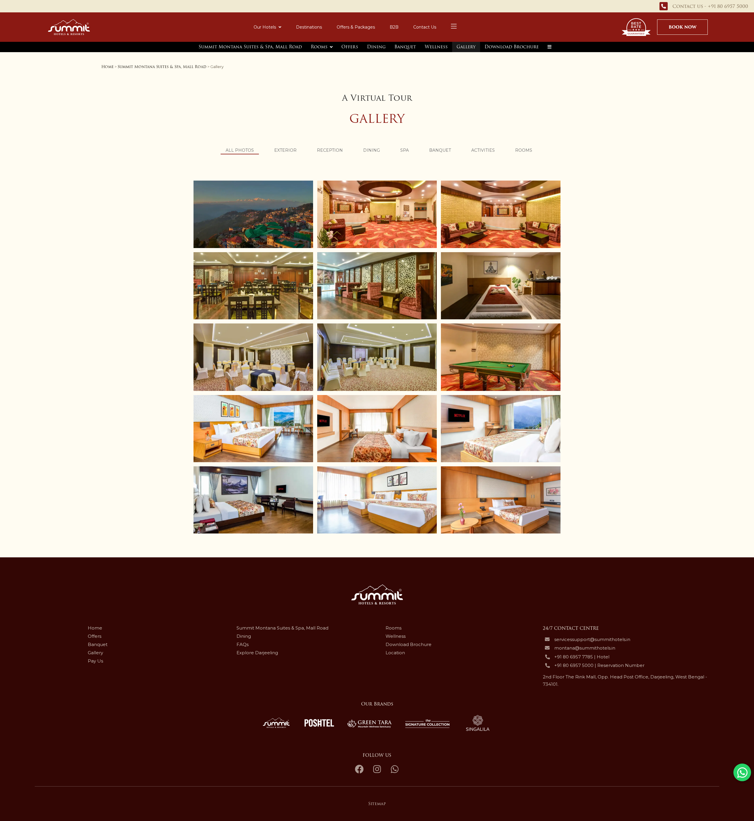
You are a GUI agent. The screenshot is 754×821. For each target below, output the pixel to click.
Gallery (466, 46)
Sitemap (377, 803)
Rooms (319, 46)
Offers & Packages (356, 27)
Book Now (683, 27)
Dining (376, 46)
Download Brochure (512, 46)
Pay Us (95, 661)
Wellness (436, 46)
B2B (394, 27)
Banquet (405, 46)
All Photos (240, 150)
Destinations (309, 27)
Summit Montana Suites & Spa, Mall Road (250, 46)
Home (107, 67)
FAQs (243, 644)
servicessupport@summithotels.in (592, 639)
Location (395, 652)
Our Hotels (265, 27)
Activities (483, 150)
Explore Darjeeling (257, 652)
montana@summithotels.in (584, 648)
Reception (330, 150)
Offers (349, 46)
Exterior (285, 150)
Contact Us (424, 27)
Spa (404, 150)
